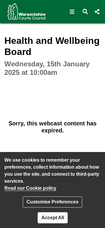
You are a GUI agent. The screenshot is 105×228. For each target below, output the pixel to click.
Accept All (52, 217)
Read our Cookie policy (30, 188)
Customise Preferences (52, 201)
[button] (72, 11)
